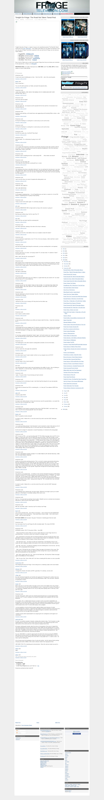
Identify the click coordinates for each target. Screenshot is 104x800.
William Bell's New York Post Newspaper (72, 370)
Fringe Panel (73, 139)
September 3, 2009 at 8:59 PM (20, 87)
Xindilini (66, 770)
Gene (82, 147)
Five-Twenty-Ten (76, 133)
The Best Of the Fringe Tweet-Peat (71, 372)
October (66, 266)
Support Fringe (80, 214)
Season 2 (81, 202)
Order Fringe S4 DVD (81, 59)
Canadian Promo (80, 113)
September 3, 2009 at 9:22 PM (20, 157)
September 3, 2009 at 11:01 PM (21, 525)
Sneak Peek (69, 209)
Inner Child (85, 152)
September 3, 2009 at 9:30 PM (20, 222)
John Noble (79, 160)
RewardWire (73, 197)
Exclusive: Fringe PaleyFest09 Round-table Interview (75, 344)
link (38, 665)
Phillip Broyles (73, 187)
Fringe (39, 19)
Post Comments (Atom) (27, 725)
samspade (66, 779)
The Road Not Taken (70, 225)
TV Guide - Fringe (43, 762)
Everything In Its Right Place (75, 129)
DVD (67, 125)
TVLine (77, 233)
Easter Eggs (75, 125)
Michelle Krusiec (79, 174)
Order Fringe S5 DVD (82, 36)
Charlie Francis (83, 115)
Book (78, 112)
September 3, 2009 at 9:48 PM (20, 338)
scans (70, 199)
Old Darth (66, 764)
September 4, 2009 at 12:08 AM (21, 566)
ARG (82, 105)
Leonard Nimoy (82, 165)
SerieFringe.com (43, 765)
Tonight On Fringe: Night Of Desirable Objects (73, 278)
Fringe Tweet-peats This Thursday (70, 385)
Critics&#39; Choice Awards (68, 121)
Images (79, 151)
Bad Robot (70, 109)
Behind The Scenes (80, 109)
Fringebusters (66, 142)
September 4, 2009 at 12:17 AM (21, 572)
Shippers (69, 207)
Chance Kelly (72, 115)
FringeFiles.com (80, 144)
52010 (64, 94)
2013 (64, 251)
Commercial (66, 120)
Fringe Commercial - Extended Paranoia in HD (73, 365)
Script (66, 202)
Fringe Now (66, 139)
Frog (63, 147)
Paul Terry (69, 186)
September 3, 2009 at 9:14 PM (20, 95)
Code (71, 116)
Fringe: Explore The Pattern (69, 283)
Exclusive (85, 129)
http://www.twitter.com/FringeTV (80, 87)
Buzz (74, 113)
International (71, 154)
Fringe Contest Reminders (69, 331)
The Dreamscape (73, 219)
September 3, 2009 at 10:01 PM (21, 390)
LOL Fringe (68, 168)
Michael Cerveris (65, 174)
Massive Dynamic (77, 171)
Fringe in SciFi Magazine (68, 352)
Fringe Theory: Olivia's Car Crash (70, 309)
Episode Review (80, 127)
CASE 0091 (47, 731)
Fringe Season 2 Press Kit (69, 374)
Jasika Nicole (71, 158)
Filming (83, 131)
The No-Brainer (74, 223)
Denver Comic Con (75, 122)
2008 (64, 409)
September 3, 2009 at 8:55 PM (20, 78)
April (65, 399)
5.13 (68, 95)
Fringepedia (70, 145)
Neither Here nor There (73, 175)
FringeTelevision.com (81, 145)
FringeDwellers (68, 144)
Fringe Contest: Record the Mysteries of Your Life (74, 324)
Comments (19, 732)
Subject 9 (78, 212)
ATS (16, 206)
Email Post (22, 19)
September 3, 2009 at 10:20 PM (21, 411)
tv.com (65, 233)
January (66, 406)
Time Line (85, 229)
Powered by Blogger (68, 790)
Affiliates (41, 767)
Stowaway (65, 212)
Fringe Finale (68, 138)
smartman (17, 359)
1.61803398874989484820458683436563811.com (48, 741)
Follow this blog (76, 733)
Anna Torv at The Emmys (69, 289)
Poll (73, 189)
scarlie (74, 199)
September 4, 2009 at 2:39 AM (20, 616)
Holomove (78, 150)
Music (66, 175)
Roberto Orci (80, 197)
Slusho (86, 207)
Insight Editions (64, 154)
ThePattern (81, 226)
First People (69, 133)
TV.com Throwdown (71, 233)
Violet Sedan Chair (81, 236)
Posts (18, 730)
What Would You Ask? (79, 240)
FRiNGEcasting (76, 142)
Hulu (69, 151)
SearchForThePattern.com (44, 737)
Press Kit (82, 191)
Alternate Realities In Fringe (69, 322)
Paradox (71, 184)
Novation (83, 178)
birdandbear (67, 773)
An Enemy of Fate (78, 100)
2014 (64, 248)
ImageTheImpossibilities (69, 152)
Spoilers (79, 784)
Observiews (68, 182)
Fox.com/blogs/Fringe (44, 748)
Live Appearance (79, 166)
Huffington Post (84, 150)
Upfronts (81, 234)
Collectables (76, 116)
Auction (85, 106)
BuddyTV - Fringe (43, 761)
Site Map (78, 207)
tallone (16, 648)
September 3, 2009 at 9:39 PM (20, 280)
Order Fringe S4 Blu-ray (67, 59)
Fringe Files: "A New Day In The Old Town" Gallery (74, 301)
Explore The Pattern (66, 130)
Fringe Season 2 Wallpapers (69, 340)
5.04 (70, 94)
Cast (66, 115)
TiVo (68, 230)
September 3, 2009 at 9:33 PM (20, 248)
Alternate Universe (68, 100)
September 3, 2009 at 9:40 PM (20, 303)
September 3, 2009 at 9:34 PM (20, 258)
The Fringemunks (73, 222)
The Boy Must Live (83, 216)
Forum (71, 134)
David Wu (66, 755)
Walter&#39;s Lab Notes (80, 238)
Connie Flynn (18, 562)
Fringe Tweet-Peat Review (69, 376)
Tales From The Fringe (77, 215)
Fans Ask (64, 131)
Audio (64, 108)
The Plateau (81, 223)
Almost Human (72, 98)
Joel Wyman (70, 160)
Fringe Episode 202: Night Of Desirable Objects (73, 276)
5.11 (63, 95)
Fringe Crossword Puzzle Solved (70, 368)
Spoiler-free (71, 210)
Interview (80, 154)
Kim (66, 763)
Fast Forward (70, 131)
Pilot (85, 187)
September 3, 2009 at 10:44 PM (21, 502)
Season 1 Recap (67, 315)
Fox (75, 135)
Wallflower (64, 238)
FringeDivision (84, 142)
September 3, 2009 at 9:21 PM (20, 151)
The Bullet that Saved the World (69, 218)
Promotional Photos (69, 194)
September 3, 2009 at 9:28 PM (20, 197)
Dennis (16, 81)
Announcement (68, 103)
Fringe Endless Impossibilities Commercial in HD (74, 317)
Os (78, 183)
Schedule (74, 200)
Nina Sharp (77, 177)
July (65, 393)
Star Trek (83, 210)
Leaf (76, 165)
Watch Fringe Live (68, 239)
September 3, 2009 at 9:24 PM (20, 164)
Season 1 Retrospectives (69, 333)
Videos (74, 236)
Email (83, 125)
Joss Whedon (71, 163)
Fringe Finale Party (75, 138)
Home (38, 722)
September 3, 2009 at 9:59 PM (20, 382)
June (65, 395)
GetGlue (66, 148)
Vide (64, 236)
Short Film (74, 207)
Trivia (69, 231)
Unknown (17, 569)
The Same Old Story (81, 225)
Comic (66, 118)
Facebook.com (42, 756)
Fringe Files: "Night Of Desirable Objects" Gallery (74, 272)
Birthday (77, 110)
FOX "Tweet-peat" (27, 48)
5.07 (78, 94)
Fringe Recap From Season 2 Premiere (72, 303)
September (66, 268)
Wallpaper (69, 238)
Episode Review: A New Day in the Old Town (73, 298)
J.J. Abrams (73, 156)
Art (69, 106)
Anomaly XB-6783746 (79, 103)
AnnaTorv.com (18, 737)
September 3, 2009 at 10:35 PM (21, 449)
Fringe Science (71, 141)
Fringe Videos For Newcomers (70, 335)
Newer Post (17, 722)
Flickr (78, 786)
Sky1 (82, 207)
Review (66, 198)
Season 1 (42, 19)
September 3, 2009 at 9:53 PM (20, 356)
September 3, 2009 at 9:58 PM (20, 376)
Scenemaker (67, 200)
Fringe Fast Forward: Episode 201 (70, 326)
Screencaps (82, 200)
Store (87, 210)
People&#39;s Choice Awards (77, 186)
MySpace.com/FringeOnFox (45, 753)
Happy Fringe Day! (67, 320)
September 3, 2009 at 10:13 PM (21, 396)
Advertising (69, 97)
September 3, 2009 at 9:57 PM (20, 370)
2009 (64, 259)
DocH (16, 511)
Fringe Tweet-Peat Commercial (70, 383)
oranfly (66, 778)
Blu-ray (73, 112)
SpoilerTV (78, 210)
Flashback (82, 133)
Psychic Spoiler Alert (81, 194)
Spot (70, 791)
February (66, 404)
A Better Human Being (74, 95)
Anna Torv (83, 102)
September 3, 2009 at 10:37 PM (21, 469)
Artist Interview (75, 106)
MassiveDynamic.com (68, 172)
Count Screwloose (68, 752)
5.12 (65, 95)
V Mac (16, 575)
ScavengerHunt (81, 199)
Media (76, 172)
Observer (65, 180)
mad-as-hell (17, 619)
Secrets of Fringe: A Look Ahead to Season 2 (73, 363)
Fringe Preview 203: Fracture (69, 274)
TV (80, 231)
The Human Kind (81, 222)
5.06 (75, 94)
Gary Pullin (78, 147)
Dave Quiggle (78, 121)
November (66, 263)
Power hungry (70, 191)
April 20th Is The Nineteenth (73, 105)
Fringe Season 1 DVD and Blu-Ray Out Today (73, 361)
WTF (77, 243)
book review (82, 112)
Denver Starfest (83, 122)
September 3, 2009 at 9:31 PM (20, 228)
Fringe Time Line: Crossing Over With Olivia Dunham (75, 296)
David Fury (84, 121)
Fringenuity (64, 145)
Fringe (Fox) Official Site (44, 760)
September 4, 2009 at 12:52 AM (21, 591)
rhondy (16, 584)
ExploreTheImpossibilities (76, 130)
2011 (64, 255)
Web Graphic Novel (81, 239)
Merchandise (82, 172)
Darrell (66, 754)
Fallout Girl (18, 739)
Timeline (65, 230)
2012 (64, 253)
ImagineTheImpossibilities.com (45, 730)
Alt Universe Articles (81, 98)
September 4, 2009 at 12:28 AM (21, 581)
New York (80, 175)
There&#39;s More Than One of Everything (74, 227)
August (65, 390)
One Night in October (73, 183)
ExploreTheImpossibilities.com (54, 737)
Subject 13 (73, 212)
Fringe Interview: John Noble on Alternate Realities (74, 337)
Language (72, 165)
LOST (72, 168)
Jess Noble (64, 160)
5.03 (67, 94)
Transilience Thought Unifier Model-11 (78, 230)
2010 (64, 257)
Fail (83, 130)
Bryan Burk (69, 113)
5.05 (72, 94)
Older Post (57, 722)
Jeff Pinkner (82, 158)
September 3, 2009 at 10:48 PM (21, 508)
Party (75, 184)
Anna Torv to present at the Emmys (71, 329)
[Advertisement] (26, 711)
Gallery (66, 147)
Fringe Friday (83, 138)
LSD (75, 168)
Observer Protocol (75, 180)
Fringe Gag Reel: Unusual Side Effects (72, 359)
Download (76, 124)
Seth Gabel (82, 206)
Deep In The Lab (67, 122)
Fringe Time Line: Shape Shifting (70, 294)
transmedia (65, 231)
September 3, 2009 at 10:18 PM (21, 404)
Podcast (67, 189)
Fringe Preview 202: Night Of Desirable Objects (73, 305)
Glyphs (84, 148)
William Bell (80, 242)
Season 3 (66, 204)
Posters (63, 191)
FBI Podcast (77, 131)
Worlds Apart (73, 243)
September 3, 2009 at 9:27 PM (20, 189)
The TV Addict (70, 226)
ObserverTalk (84, 180)
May (65, 397)
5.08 (80, 94)
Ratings (71, 196)
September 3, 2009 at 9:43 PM (20, 315)
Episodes (65, 129)
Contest (84, 120)
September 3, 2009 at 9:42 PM (20, 309)
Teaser (70, 216)
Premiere (76, 191)
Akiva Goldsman (78, 97)
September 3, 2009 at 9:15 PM (20, 101)
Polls (76, 189)
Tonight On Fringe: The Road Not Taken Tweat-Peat (35, 17)
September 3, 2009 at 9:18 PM (20, 108)
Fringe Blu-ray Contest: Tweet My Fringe (72, 354)
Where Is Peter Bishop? (69, 242)
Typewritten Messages (67, 234)
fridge (79, 134)
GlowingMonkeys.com (75, 148)
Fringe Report (79, 139)
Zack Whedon (81, 243)
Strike (69, 212)
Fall (85, 130)
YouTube (74, 786)
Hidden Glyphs (72, 150)
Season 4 (75, 204)
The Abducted (75, 216)
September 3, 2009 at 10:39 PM (21, 487)
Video (69, 236)
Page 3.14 (82, 183)
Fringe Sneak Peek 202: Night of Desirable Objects (74, 281)
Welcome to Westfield (67, 240)
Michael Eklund (72, 174)
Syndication (65, 215)
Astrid (81, 106)
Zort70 (66, 772)
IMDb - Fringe (42, 763)
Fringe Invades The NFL (68, 342)
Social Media (78, 209)
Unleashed (75, 234)
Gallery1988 (72, 147)
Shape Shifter (64, 207)
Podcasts (72, 785)
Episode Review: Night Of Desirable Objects (73, 270)
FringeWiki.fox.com (43, 751)
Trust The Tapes (75, 231)
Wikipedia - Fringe (43, 764)
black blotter (84, 110)
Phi (68, 187)
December (66, 261)
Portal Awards (82, 189)
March (65, 402)
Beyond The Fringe (68, 111)
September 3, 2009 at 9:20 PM (20, 142)
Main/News (67, 784)
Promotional (80, 193)
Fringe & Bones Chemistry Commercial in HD (73, 388)
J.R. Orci (82, 156)
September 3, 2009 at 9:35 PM (20, 273)
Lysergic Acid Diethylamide (82, 168)
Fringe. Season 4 (82, 141)
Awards (73, 108)
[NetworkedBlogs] (76, 731)
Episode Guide (71, 127)
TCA (66, 216)
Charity (77, 115)
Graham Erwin (65, 150)
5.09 (83, 94)
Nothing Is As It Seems (76, 178)
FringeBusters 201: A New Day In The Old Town (74, 285)
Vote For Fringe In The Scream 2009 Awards (73, 381)
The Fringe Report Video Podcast (70, 287)
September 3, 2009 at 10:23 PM (21, 421)
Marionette (75, 170)
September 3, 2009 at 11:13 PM (21, 560)
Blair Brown (66, 112)
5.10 (86, 94)
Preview (71, 193)
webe (16, 393)
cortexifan (66, 775)
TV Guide (84, 231)
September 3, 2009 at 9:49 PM (20, 344)
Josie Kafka (67, 761)
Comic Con (73, 118)
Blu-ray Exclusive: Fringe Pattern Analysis (72, 357)
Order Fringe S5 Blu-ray (68, 36)
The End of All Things (81, 219)
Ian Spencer (73, 151)
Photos (80, 188)
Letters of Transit (65, 166)
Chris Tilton (66, 116)
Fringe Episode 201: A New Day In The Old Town (74, 307)
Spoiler (64, 210)
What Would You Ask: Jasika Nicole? (71, 292)
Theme (75, 226)
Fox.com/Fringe (43, 746)
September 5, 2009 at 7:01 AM (20, 652)
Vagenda (85, 234)
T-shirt (69, 215)
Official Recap (77, 181)
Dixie (66, 758)
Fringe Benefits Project (77, 137)
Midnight (85, 174)
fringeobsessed (67, 776)
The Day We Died (65, 219)
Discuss (66, 124)
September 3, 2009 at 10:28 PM (21, 431)
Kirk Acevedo (79, 163)
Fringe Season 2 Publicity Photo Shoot (72, 346)
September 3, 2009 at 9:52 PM (20, 350)
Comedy (83, 116)
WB (75, 239)
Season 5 (84, 204)
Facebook (71, 786)
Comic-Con (81, 118)
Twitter (45, 19)
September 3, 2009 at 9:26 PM (20, 174)
